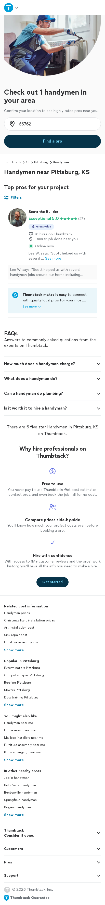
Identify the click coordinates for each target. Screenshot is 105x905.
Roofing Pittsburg (17, 682)
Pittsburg (41, 162)
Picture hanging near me (22, 752)
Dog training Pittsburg (21, 697)
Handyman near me (18, 723)
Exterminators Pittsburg (22, 668)
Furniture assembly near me (24, 745)
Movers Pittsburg (17, 690)
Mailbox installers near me (23, 738)
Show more (14, 650)
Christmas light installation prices (29, 620)
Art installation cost (19, 627)
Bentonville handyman (20, 792)
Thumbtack (12, 162)
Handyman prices (17, 613)
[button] (52, 364)
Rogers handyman (17, 807)
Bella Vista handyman (20, 785)
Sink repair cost (16, 635)
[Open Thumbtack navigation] (11, 7)
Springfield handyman (20, 800)
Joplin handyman (16, 778)
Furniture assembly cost (22, 642)
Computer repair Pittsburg (24, 675)
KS (27, 162)
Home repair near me (19, 730)
